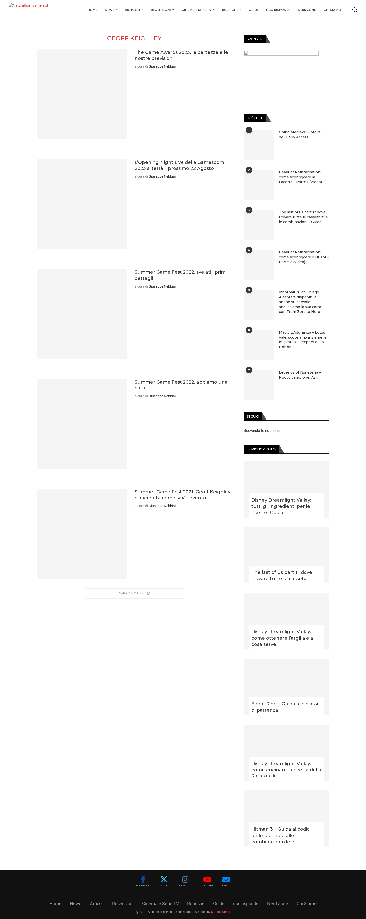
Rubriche (230, 9)
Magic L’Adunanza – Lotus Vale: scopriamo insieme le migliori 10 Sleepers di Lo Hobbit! (303, 339)
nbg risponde (278, 9)
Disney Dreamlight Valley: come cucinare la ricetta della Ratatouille (286, 770)
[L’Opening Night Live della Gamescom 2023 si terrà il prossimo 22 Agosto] (82, 204)
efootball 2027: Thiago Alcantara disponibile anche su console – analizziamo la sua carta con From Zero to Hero (300, 302)
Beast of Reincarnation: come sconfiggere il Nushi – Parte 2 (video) (304, 257)
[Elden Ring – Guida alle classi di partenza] (286, 687)
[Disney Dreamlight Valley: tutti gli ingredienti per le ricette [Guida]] (286, 489)
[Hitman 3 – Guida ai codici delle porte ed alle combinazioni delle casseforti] (286, 818)
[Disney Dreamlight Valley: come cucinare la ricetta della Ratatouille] (286, 753)
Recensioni (161, 9)
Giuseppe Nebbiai (162, 66)
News (109, 9)
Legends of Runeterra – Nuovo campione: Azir (300, 375)
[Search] (354, 10)
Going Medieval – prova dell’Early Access (300, 134)
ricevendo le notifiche (262, 430)
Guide (254, 9)
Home (92, 9)
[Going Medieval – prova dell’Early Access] (259, 145)
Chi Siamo (332, 9)
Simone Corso (220, 912)
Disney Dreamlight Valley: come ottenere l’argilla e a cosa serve (282, 638)
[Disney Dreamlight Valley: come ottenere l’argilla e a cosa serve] (286, 621)
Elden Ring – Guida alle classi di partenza (284, 707)
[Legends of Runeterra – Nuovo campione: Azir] (259, 385)
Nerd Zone (307, 9)
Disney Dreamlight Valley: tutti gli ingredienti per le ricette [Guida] (281, 506)
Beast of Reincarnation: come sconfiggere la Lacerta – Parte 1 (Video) (300, 177)
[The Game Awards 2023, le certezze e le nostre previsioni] (82, 94)
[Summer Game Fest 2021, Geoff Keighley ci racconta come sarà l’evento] (82, 534)
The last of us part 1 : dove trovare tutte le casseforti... (282, 575)
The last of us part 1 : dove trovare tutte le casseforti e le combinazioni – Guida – (303, 217)
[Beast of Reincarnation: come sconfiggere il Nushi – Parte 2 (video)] (259, 265)
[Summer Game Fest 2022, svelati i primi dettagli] (82, 314)
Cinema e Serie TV (196, 9)
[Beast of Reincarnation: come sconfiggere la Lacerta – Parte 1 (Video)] (259, 185)
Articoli (132, 9)
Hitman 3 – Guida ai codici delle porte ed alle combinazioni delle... (281, 835)
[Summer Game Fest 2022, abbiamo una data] (82, 424)
